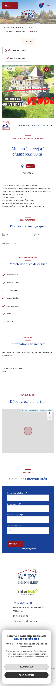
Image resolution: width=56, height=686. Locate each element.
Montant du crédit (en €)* (17, 493)
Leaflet (24, 410)
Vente (31, 27)
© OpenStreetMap (46, 410)
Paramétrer (26, 666)
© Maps (33, 410)
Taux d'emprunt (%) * (15, 525)
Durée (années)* (14, 504)
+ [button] (50, 413)
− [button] (50, 417)
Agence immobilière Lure (14, 27)
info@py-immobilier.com (25, 620)
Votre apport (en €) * (15, 514)
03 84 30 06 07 (20, 616)
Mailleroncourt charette (16, 31)
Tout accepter (26, 675)
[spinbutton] (28, 530)
